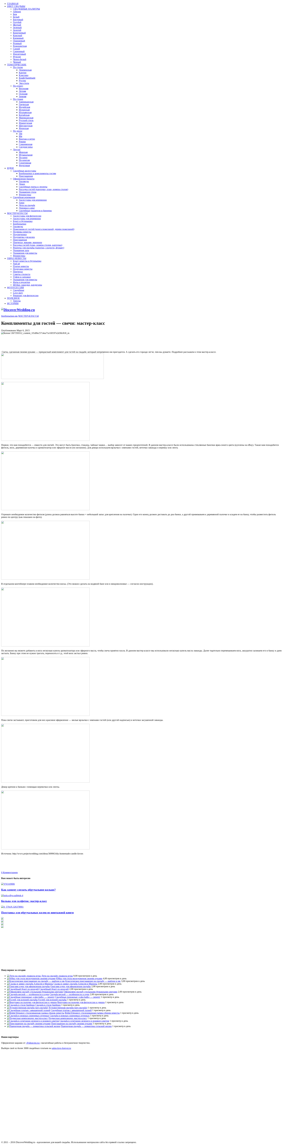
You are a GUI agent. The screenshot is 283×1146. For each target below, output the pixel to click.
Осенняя (23, 94)
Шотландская (25, 125)
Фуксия (17, 56)
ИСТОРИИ (13, 303)
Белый (16, 17)
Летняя (22, 91)
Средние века (26, 147)
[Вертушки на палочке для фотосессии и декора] (32, 1002)
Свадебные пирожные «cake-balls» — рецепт (77, 997)
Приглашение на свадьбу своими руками (71, 1023)
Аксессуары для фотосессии (27, 216)
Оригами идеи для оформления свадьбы (70, 986)
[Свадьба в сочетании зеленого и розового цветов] (33, 1021)
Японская (24, 128)
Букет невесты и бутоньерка (27, 261)
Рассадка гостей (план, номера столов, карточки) (37, 245)
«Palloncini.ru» (33, 1043)
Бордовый (18, 19)
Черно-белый (19, 59)
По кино (23, 157)
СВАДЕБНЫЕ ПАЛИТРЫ (26, 9)
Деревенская (25, 70)
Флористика (25, 194)
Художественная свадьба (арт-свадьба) (68, 1007)
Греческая (24, 104)
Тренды (17, 301)
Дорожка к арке (27, 208)
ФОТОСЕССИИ (15, 287)
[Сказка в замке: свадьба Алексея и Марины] (30, 984)
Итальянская (25, 112)
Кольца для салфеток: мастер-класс (24, 901)
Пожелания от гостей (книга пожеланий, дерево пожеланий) (43, 229)
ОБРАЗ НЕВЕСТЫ (16, 258)
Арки (21, 202)
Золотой (17, 30)
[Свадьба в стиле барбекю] (21, 1005)
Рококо (22, 141)
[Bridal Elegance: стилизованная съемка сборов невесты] (35, 1013)
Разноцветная (20, 46)
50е (20, 133)
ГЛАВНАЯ (12, 3)
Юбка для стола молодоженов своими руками (79, 978)
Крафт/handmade (27, 78)
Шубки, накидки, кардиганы (27, 285)
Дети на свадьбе (27, 205)
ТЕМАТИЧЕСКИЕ (16, 64)
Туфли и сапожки (22, 277)
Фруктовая (24, 165)
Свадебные (18, 290)
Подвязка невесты (22, 232)
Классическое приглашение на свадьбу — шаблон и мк (93, 981)
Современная (25, 144)
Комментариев (9, 872)
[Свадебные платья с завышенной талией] (28, 1010)
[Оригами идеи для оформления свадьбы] (28, 986)
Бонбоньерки (19, 224)
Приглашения (26, 176)
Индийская (24, 107)
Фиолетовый (19, 54)
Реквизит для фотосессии (25, 295)
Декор (22, 184)
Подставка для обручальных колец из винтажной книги (37, 912)
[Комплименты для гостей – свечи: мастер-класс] (52, 378)
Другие (16, 149)
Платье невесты (21, 266)
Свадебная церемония (24, 197)
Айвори (17, 11)
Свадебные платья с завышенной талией (71, 1010)
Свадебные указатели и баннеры (35, 210)
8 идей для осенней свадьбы (52, 999)
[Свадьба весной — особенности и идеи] (28, 994)
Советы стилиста (21, 274)
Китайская (24, 115)
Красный (17, 35)
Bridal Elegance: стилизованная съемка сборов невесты (92, 1013)
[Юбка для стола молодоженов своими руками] (31, 978)
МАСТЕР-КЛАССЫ (17, 213)
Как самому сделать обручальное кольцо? (28, 889)
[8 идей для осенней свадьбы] (22, 999)
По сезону (18, 86)
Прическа (18, 271)
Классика (23, 75)
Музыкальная (25, 155)
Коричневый (19, 33)
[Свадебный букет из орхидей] (23, 989)
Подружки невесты (22, 269)
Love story (18, 293)
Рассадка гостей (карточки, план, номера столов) (43, 189)
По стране (18, 99)
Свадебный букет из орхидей (54, 989)
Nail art (16, 263)
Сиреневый (19, 51)
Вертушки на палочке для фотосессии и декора (81, 1002)
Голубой (17, 22)
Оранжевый (19, 41)
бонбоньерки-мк (9, 316)
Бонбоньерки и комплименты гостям (37, 173)
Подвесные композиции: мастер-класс (67, 1018)
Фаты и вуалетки (21, 282)
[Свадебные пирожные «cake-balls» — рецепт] (31, 997)
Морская (23, 152)
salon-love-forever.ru (61, 1048)
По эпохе (17, 131)
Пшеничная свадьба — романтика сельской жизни (86, 1026)
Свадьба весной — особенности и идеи (69, 994)
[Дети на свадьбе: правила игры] (24, 976)
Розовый (17, 43)
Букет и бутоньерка (22, 221)
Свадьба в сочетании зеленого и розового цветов (84, 1021)
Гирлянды (24, 181)
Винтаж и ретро (27, 139)
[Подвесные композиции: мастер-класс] (27, 1018)
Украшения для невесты (25, 253)
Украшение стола (27, 192)
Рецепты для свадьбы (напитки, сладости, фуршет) (38, 247)
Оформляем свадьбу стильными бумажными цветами (90, 991)
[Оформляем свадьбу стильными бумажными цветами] (35, 991)
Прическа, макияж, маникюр (27, 242)
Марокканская (26, 117)
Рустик (22, 80)
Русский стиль (26, 120)
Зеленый (17, 27)
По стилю (18, 67)
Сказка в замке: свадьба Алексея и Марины (75, 984)
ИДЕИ (10, 168)
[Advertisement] (54, 341)
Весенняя (23, 88)
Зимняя (22, 96)
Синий (16, 48)
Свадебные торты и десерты (33, 186)
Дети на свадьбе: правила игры (57, 976)
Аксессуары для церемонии (33, 200)
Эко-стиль (24, 83)
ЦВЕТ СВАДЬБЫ (16, 6)
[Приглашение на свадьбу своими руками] (29, 1023)
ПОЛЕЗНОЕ (13, 298)
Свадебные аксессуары (24, 171)
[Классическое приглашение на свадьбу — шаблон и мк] (36, 981)
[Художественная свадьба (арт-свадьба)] (27, 1007)
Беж (15, 14)
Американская (26, 102)
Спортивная (25, 163)
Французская (25, 123)
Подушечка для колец (24, 237)
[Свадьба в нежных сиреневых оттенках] (28, 1015)
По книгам (24, 160)
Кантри (22, 72)
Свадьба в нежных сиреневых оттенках (70, 1015)
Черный (17, 62)
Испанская (24, 109)
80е (20, 136)
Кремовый (18, 38)
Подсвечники (20, 234)
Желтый (17, 25)
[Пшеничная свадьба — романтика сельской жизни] (33, 1026)
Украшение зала (21, 250)
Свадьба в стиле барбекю (48, 1005)
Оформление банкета (23, 178)
